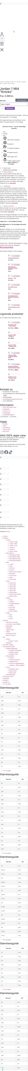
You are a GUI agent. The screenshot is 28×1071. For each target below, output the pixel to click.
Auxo (8, 531)
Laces (8, 667)
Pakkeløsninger (10, 674)
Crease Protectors (14, 659)
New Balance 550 (14, 555)
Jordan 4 (12, 549)
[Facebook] (6, 452)
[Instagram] (2, 452)
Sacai (11, 577)
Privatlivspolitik (5, 416)
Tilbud (8, 631)
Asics (10, 616)
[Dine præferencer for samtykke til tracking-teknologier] (2, 1069)
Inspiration (6, 678)
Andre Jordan (13, 551)
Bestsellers (9, 626)
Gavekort (6, 680)
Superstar (12, 609)
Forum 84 (12, 607)
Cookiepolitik (13, 416)
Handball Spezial (14, 603)
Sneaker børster (14, 652)
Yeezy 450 (12, 587)
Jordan (18, 82)
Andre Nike (12, 579)
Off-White (12, 573)
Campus (11, 601)
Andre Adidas (13, 611)
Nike (7, 562)
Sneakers (7, 82)
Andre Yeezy (13, 596)
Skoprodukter (10, 656)
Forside (2, 82)
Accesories (6, 247)
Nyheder (8, 628)
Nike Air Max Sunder (15, 572)
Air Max (11, 570)
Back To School (10, 635)
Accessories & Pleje (9, 646)
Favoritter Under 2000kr (13, 624)
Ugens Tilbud (10, 630)
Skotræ (11, 658)
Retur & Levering (9, 206)
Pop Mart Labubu (8, 644)
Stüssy (8, 639)
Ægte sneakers (8, 172)
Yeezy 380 (12, 585)
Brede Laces (13, 671)
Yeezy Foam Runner (15, 594)
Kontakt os (6, 682)
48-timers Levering (11, 622)
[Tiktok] (10, 452)
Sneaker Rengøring (11, 648)
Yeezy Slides (13, 592)
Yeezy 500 (12, 588)
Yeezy (8, 581)
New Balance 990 (14, 557)
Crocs (11, 618)
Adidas (8, 598)
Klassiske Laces (14, 669)
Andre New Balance (15, 560)
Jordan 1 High (13, 542)
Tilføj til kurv (10, 108)
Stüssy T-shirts (13, 641)
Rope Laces (12, 673)
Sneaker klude (13, 654)
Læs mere (13, 183)
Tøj (4, 637)
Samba (11, 605)
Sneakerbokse (13, 661)
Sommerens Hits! (11, 633)
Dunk (10, 566)
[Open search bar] (14, 31)
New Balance (10, 553)
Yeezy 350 (12, 583)
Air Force (12, 568)
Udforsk (5, 620)
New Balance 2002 (14, 558)
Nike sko (13, 82)
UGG (10, 615)
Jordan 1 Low (13, 545)
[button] (14, 168)
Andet (8, 613)
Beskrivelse (7, 168)
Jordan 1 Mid (4, 245)
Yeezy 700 (12, 590)
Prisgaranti (7, 186)
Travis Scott (12, 575)
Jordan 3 (12, 547)
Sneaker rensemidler (15, 650)
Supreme (8, 643)
